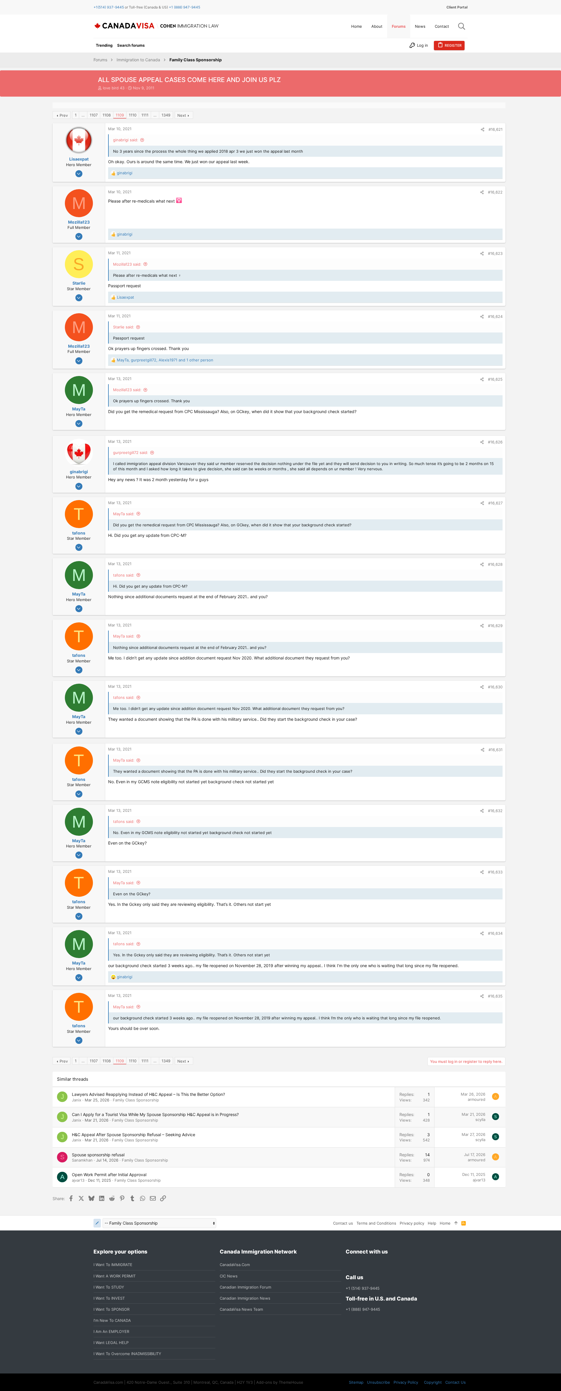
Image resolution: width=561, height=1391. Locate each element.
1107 (94, 115)
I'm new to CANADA (112, 1320)
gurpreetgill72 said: (130, 452)
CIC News (229, 1276)
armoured (476, 1099)
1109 (120, 115)
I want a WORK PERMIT (115, 1276)
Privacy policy (412, 1223)
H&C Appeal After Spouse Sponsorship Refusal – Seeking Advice (133, 1134)
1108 (107, 115)
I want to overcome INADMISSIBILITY (127, 1353)
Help (432, 1223)
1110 (132, 115)
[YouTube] (391, 1264)
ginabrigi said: (125, 139)
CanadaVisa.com (235, 1264)
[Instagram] (359, 1264)
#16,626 (495, 442)
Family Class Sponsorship (136, 1100)
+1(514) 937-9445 (109, 7)
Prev (64, 115)
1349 (166, 115)
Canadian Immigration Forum (245, 1287)
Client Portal (457, 7)
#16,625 (495, 379)
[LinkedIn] (370, 1264)
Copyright (433, 1382)
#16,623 (495, 253)
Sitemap (356, 1382)
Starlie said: (123, 327)
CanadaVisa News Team (241, 1309)
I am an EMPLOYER (111, 1331)
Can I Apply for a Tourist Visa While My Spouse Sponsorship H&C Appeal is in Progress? (155, 1114)
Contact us (343, 1223)
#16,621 (496, 129)
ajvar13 (78, 1180)
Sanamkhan (82, 1160)
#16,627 (495, 503)
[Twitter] (380, 1264)
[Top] (456, 1223)
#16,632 (495, 810)
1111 (144, 115)
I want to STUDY (109, 1287)
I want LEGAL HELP (111, 1342)
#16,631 (496, 749)
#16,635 (495, 996)
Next (181, 115)
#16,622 (495, 192)
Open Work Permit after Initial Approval (109, 1174)
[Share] (482, 129)
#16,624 (495, 316)
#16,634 (495, 933)
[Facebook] (349, 1264)
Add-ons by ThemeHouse (279, 1382)
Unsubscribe (378, 1382)
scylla (480, 1119)
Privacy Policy (406, 1382)
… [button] (83, 115)
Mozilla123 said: (127, 264)
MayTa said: (123, 513)
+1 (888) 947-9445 (184, 7)
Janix (76, 1100)
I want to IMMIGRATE (113, 1264)
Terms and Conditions (376, 1223)
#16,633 (495, 872)
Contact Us (455, 1382)
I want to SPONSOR (111, 1309)
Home (445, 1223)
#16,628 (495, 564)
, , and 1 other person (165, 360)
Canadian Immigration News (245, 1298)
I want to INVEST (109, 1298)
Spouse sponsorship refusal (98, 1154)
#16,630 (495, 687)
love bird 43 (113, 88)
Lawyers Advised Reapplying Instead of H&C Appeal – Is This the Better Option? (148, 1094)
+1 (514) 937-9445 (363, 1288)
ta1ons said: (123, 575)
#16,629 (495, 625)
